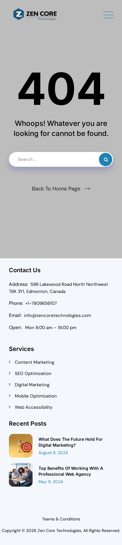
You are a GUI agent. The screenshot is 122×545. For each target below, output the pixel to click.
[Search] (105, 159)
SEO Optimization (33, 373)
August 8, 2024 (53, 452)
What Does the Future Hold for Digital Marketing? (70, 442)
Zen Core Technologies (59, 530)
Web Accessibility (33, 407)
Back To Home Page (56, 188)
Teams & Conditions (61, 519)
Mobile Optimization (36, 396)
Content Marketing (34, 362)
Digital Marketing (32, 385)
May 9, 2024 (50, 481)
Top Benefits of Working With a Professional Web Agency (70, 471)
